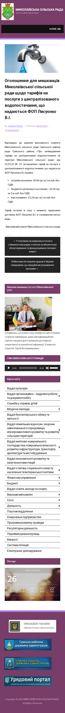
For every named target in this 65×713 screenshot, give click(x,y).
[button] (55, 28)
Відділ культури (17, 388)
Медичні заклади (18, 409)
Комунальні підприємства (24, 517)
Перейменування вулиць (23, 534)
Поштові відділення (20, 511)
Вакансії (12, 539)
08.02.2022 (41, 126)
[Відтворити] (8, 368)
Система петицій (18, 545)
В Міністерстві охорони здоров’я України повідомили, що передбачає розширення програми (32, 265)
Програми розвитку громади (25, 522)
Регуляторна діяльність (22, 528)
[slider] (54, 368)
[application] (32, 368)
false (33, 598)
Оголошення (12, 130)
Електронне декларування (24, 550)
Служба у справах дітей (22, 403)
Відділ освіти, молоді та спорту (27, 489)
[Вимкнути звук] (47, 368)
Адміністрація (15, 126)
